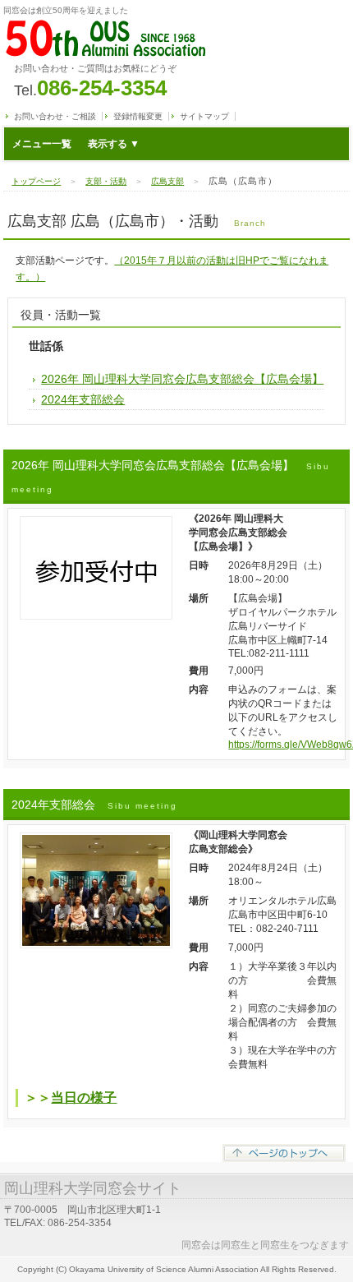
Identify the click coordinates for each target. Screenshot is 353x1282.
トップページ (36, 181)
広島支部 (167, 181)
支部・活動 (105, 181)
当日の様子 (84, 1097)
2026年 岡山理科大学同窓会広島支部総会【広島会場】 (182, 378)
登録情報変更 (138, 116)
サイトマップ (204, 116)
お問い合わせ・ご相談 (55, 116)
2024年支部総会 (83, 399)
